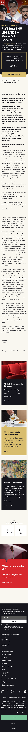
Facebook (4, 342)
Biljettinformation (6, 660)
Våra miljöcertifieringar (7, 685)
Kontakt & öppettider (7, 651)
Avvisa (14, 728)
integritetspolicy (7, 629)
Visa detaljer (20, 712)
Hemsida (4, 340)
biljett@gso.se (21, 533)
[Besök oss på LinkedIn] (19, 691)
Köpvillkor (4, 676)
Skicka (14, 621)
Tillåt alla (14, 718)
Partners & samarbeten (7, 666)
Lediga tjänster (5, 682)
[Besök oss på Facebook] (7, 691)
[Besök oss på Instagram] (2, 691)
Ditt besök (4, 657)
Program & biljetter (6, 654)
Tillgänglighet (5, 672)
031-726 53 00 (8, 532)
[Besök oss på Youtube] (13, 691)
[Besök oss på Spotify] (25, 691)
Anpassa (13, 723)
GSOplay (4, 663)
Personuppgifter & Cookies (9, 679)
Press (3, 669)
